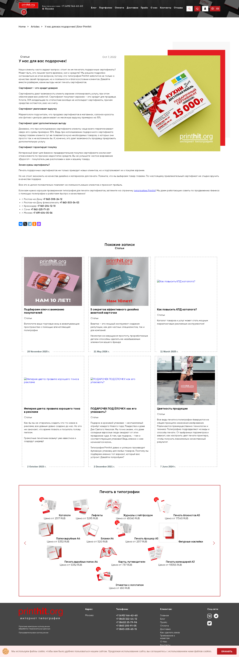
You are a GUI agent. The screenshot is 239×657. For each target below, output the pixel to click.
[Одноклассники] (34, 224)
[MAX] (39, 224)
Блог (94, 7)
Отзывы (178, 7)
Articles (35, 26)
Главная (164, 615)
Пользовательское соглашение (33, 632)
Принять (226, 651)
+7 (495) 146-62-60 (72, 6)
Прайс (144, 7)
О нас (154, 7)
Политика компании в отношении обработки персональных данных (34, 627)
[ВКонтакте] (21, 224)
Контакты (165, 7)
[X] (25, 224)
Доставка (132, 7)
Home (22, 26)
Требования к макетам (167, 636)
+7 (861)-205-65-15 (126, 629)
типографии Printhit (145, 190)
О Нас (163, 641)
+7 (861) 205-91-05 (126, 625)
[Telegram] (30, 224)
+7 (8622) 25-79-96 (126, 622)
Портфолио (105, 7)
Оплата (119, 7)
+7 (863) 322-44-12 (126, 619)
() (217, 8)
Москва (49, 8)
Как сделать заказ (170, 632)
